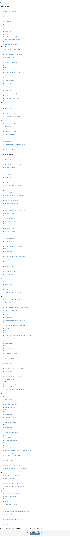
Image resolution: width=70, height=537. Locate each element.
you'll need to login (39, 532)
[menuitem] (0, 2)
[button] (0, 1)
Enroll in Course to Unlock (35, 533)
